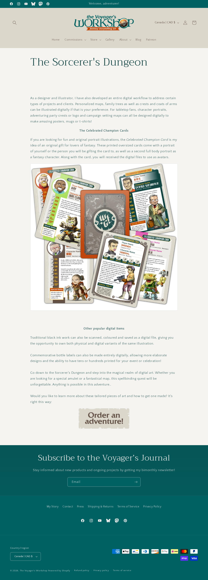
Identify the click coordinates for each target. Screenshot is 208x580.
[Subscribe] (135, 482)
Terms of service (122, 570)
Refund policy (81, 570)
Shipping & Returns (100, 506)
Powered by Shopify (59, 570)
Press (80, 506)
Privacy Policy (152, 506)
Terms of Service (128, 506)
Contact (68, 506)
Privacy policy (101, 570)
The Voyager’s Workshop (33, 570)
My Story (53, 506)
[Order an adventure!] (104, 418)
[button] (14, 22)
